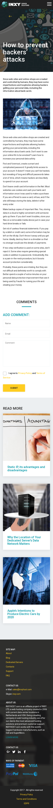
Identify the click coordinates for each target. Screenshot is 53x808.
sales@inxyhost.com (22, 689)
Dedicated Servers (14, 662)
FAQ (8, 675)
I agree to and (24, 375)
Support (9, 671)
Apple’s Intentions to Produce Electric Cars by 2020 (23, 614)
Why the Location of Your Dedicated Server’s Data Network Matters (24, 540)
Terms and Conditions (26, 799)
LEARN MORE (12, 737)
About (9, 653)
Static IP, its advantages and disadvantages (26, 468)
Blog (8, 658)
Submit (14, 388)
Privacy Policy (25, 373)
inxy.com (17, 694)
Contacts (10, 666)
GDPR (26, 803)
